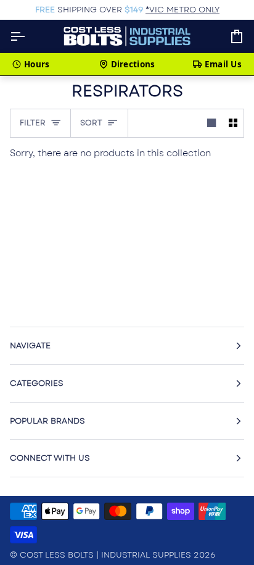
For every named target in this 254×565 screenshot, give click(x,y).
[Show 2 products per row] (233, 123)
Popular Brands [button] (47, 421)
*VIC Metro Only (182, 9)
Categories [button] (36, 383)
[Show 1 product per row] (211, 123)
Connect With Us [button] (50, 458)
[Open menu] (28, 36)
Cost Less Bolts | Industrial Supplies (105, 555)
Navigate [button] (30, 345)
